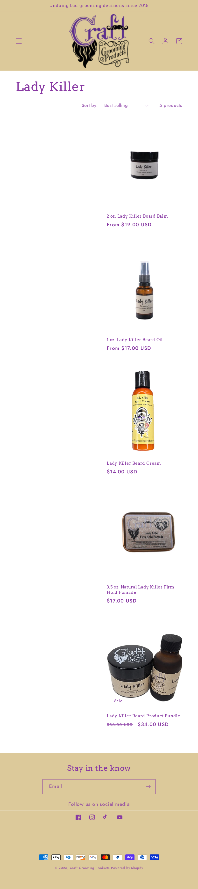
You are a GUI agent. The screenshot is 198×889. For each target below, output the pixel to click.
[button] (19, 41)
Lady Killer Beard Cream (134, 463)
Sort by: (90, 105)
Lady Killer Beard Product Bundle (143, 715)
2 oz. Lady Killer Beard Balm (137, 216)
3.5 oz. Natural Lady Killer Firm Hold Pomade (140, 590)
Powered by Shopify (127, 868)
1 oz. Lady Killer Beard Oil (135, 339)
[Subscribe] (148, 786)
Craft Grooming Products (90, 868)
